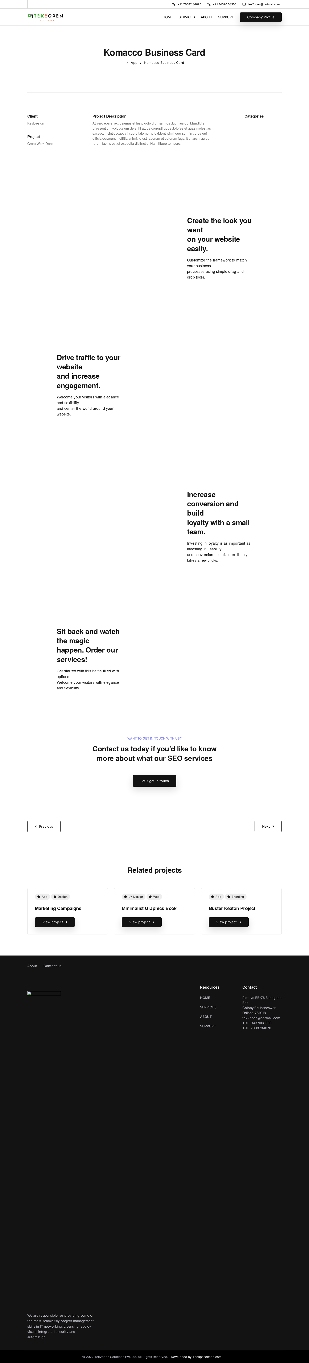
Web (156, 896)
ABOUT (206, 17)
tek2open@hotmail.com (261, 1018)
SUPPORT (226, 17)
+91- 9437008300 (257, 1023)
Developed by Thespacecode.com (196, 1357)
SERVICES (187, 17)
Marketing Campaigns (58, 908)
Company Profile (260, 17)
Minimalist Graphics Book (149, 908)
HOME (168, 17)
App (45, 896)
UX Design (135, 896)
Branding (238, 896)
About (32, 966)
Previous (46, 826)
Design (62, 896)
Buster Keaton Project (232, 908)
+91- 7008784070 (256, 1028)
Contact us (53, 966)
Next (266, 826)
